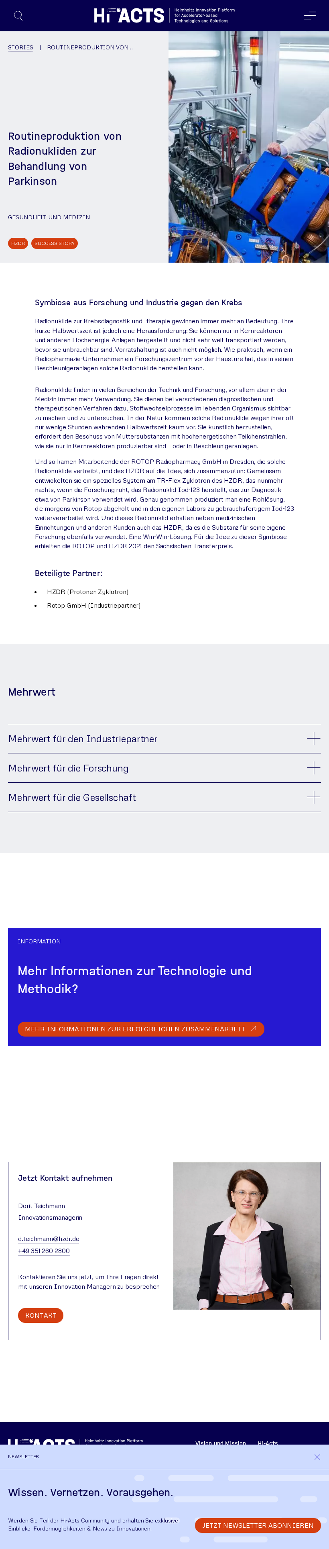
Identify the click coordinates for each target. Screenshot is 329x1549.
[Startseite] (164, 15)
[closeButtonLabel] (317, 1456)
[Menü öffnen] (310, 16)
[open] (19, 16)
